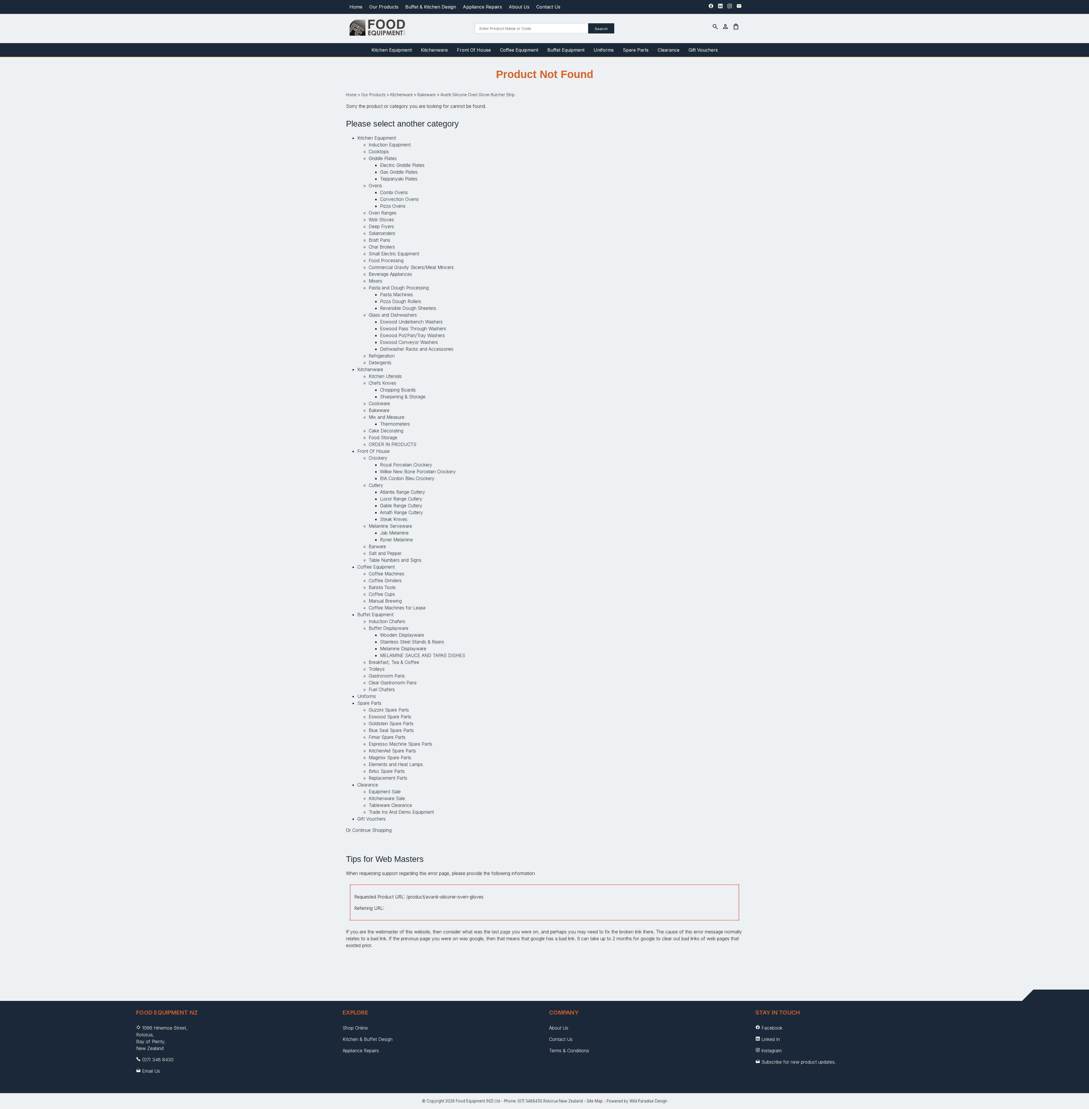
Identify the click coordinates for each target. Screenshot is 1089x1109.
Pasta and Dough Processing (399, 288)
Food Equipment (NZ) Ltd (478, 1101)
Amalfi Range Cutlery (401, 512)
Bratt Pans (379, 240)
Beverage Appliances (390, 274)
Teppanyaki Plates (398, 179)
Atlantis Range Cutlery (402, 492)
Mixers (375, 281)
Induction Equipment (390, 145)
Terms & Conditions (569, 1050)
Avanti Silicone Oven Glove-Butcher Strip (477, 94)
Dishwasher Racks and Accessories (416, 349)
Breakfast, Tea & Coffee (394, 662)
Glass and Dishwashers (393, 315)
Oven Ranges (382, 213)
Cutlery (376, 485)
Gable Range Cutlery (401, 505)
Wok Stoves (381, 219)
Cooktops (379, 151)
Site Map (595, 1101)
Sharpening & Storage (402, 396)
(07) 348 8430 (158, 1059)
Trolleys (377, 669)
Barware (377, 546)
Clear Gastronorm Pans (393, 682)
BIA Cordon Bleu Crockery (407, 478)
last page (501, 932)
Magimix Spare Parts (390, 757)
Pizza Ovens (393, 206)
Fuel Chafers (382, 689)
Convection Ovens (399, 199)
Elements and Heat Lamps (396, 764)
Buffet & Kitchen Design (430, 7)
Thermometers (395, 424)
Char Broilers (382, 247)
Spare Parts (636, 50)
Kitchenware (434, 50)
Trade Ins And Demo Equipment (401, 812)
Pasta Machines (396, 294)
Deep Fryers (381, 226)
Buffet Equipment (565, 50)
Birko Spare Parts (387, 771)
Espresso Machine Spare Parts (400, 744)
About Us (519, 7)
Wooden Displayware (402, 635)
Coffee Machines (386, 573)
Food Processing (386, 260)
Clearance (668, 50)
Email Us (151, 1071)
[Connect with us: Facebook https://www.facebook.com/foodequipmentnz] (711, 7)
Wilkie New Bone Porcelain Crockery (418, 471)
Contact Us (548, 7)
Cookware (379, 403)
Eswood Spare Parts (390, 716)
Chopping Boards (398, 390)
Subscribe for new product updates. (798, 1062)
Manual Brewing (385, 601)
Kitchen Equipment (392, 50)
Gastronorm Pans (387, 676)
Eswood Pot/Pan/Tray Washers (412, 335)
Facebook (771, 1028)
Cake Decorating (386, 431)
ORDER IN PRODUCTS (392, 444)
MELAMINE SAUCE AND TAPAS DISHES (422, 655)
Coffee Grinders (385, 580)
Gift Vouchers (703, 50)
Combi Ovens (394, 192)
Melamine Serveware (390, 526)
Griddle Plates (383, 158)
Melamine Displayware (403, 648)
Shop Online (355, 1028)
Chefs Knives (382, 383)
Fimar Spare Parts (387, 737)
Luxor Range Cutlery (401, 499)
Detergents (380, 362)
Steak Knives (393, 519)
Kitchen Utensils (385, 376)
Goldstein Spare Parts (391, 723)
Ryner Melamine (396, 539)
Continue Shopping (372, 830)
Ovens (375, 185)
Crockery (378, 458)
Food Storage (383, 437)
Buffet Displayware (388, 628)
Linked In (770, 1039)
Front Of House (474, 50)
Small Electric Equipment (394, 253)
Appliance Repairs (482, 7)
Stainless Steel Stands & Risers (412, 642)
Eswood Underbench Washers (411, 322)
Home (355, 7)
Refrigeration (382, 356)
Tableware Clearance (390, 805)
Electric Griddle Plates (402, 165)
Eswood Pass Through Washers (413, 328)
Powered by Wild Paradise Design (637, 1101)
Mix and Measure (386, 417)
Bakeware (426, 94)
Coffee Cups (382, 594)
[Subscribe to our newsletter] (739, 7)
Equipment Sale (385, 791)
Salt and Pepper (385, 553)
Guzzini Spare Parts (389, 710)
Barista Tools (382, 587)
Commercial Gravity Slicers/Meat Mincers (411, 267)
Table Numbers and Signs (395, 560)
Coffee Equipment (519, 50)
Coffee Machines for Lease (397, 608)
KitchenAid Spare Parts (392, 751)
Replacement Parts (388, 778)
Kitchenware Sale (387, 798)
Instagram (771, 1050)
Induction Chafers (387, 621)
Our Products (383, 7)
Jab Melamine (394, 533)
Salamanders (382, 233)
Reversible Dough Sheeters (408, 308)
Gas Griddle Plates (399, 172)
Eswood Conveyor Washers (409, 342)
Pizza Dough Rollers (400, 301)
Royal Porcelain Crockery (406, 465)
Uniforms (604, 50)
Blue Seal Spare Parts (391, 730)
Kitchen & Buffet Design (367, 1039)
